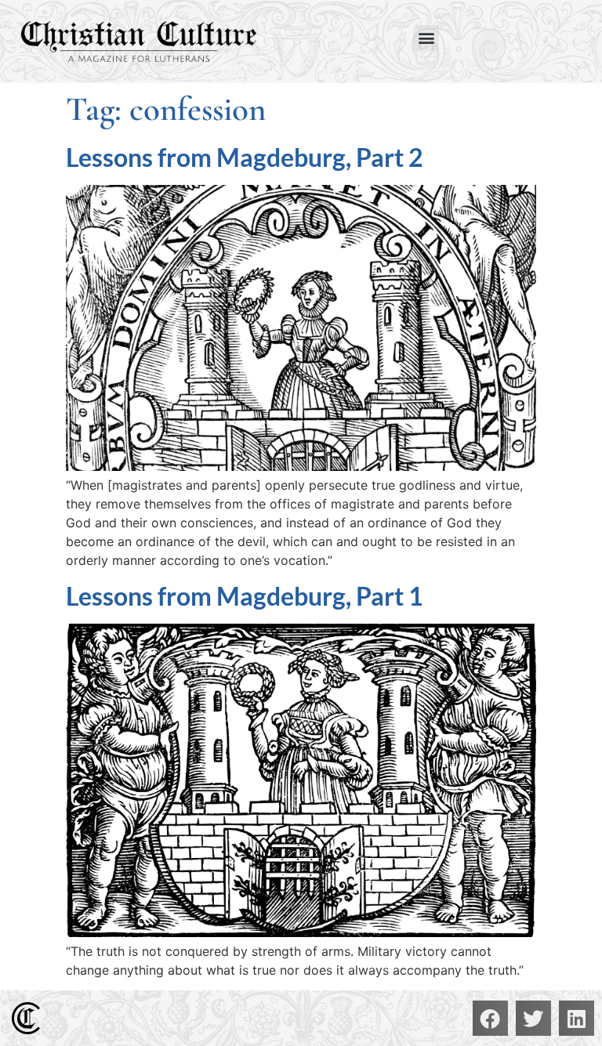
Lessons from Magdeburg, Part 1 (244, 596)
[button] (426, 38)
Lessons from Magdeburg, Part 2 (244, 157)
